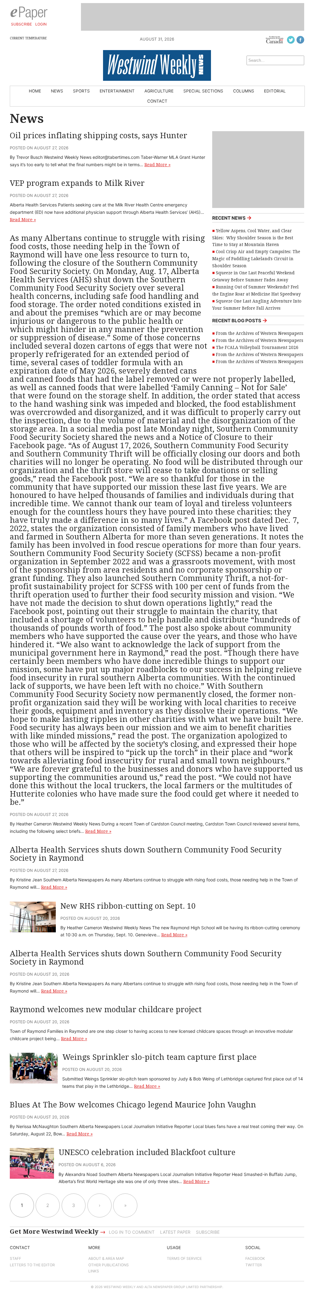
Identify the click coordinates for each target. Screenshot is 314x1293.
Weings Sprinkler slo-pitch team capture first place (159, 1057)
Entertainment (117, 90)
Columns (243, 90)
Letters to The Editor (32, 1265)
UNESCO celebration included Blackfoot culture (147, 1152)
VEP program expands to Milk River (77, 183)
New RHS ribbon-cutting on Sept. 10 (128, 906)
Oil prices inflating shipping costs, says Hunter (98, 135)
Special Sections (203, 90)
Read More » (157, 164)
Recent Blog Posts (239, 320)
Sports (81, 90)
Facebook (255, 1258)
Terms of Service (184, 1258)
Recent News (232, 217)
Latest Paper (175, 1232)
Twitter (253, 1265)
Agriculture (159, 90)
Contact (157, 101)
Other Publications (108, 1265)
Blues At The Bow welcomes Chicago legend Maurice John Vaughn (133, 1104)
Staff (15, 1258)
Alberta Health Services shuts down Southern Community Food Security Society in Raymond (145, 854)
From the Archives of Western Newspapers (259, 333)
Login (41, 24)
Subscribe (21, 24)
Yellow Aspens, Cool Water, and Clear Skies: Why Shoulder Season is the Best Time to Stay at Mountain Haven (252, 237)
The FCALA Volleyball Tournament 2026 (257, 347)
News (57, 90)
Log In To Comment (132, 1232)
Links (93, 1271)
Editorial (275, 90)
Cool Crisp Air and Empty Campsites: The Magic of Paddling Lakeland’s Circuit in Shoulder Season (256, 258)
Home (35, 90)
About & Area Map (106, 1258)
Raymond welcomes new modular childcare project (106, 1009)
